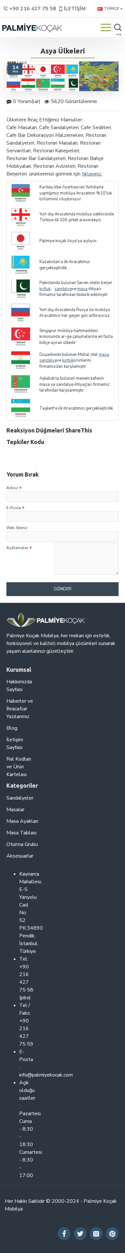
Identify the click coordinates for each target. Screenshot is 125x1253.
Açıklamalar (17, 547)
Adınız (12, 487)
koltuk (45, 289)
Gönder (62, 589)
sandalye (63, 289)
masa (82, 289)
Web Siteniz (16, 527)
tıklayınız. (92, 173)
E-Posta (13, 507)
